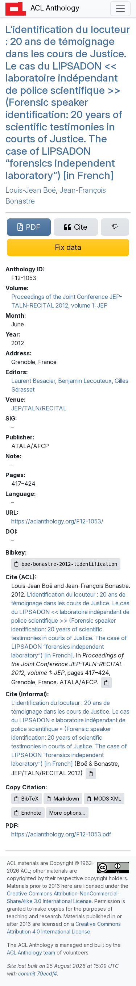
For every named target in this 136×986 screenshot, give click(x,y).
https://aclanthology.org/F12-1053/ (57, 521)
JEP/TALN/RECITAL (38, 408)
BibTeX (30, 798)
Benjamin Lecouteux (85, 380)
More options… (67, 813)
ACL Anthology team (31, 952)
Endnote (31, 813)
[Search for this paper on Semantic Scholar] (115, 227)
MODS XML (107, 798)
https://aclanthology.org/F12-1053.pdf (61, 834)
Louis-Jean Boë (30, 190)
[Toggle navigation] (120, 8)
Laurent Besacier (33, 380)
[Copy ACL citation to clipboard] (106, 682)
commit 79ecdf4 (37, 973)
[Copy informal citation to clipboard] (91, 773)
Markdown (66, 798)
